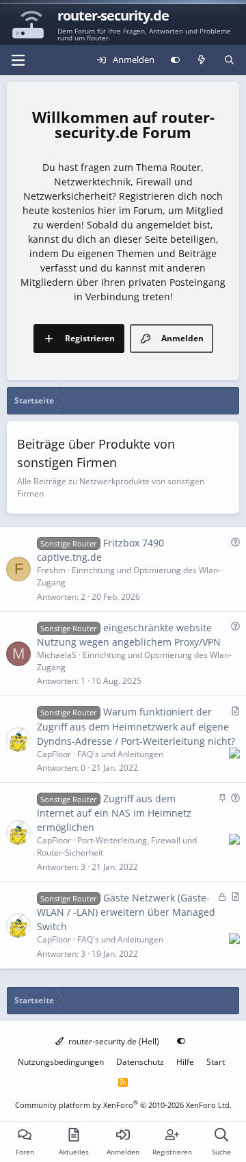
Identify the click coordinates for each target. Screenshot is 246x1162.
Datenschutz (140, 1062)
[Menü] (18, 60)
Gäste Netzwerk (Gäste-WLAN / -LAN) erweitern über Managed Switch (126, 912)
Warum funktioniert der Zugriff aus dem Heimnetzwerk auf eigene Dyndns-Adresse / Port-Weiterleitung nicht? (136, 726)
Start (215, 1062)
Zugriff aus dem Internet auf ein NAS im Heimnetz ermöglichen (114, 813)
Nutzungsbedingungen (61, 1062)
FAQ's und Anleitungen (120, 754)
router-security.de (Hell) (112, 1041)
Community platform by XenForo (123, 1105)
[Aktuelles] (202, 60)
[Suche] (229, 60)
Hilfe (185, 1062)
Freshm (51, 570)
